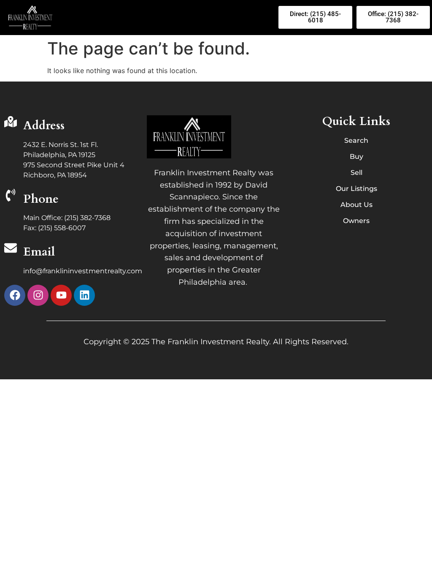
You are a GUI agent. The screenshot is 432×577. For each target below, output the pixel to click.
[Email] (10, 249)
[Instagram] (38, 295)
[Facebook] (14, 295)
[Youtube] (61, 295)
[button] (168, 17)
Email (39, 252)
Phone (41, 199)
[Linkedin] (84, 295)
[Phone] (10, 196)
